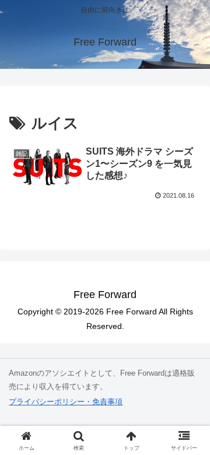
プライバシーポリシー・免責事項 (66, 401)
